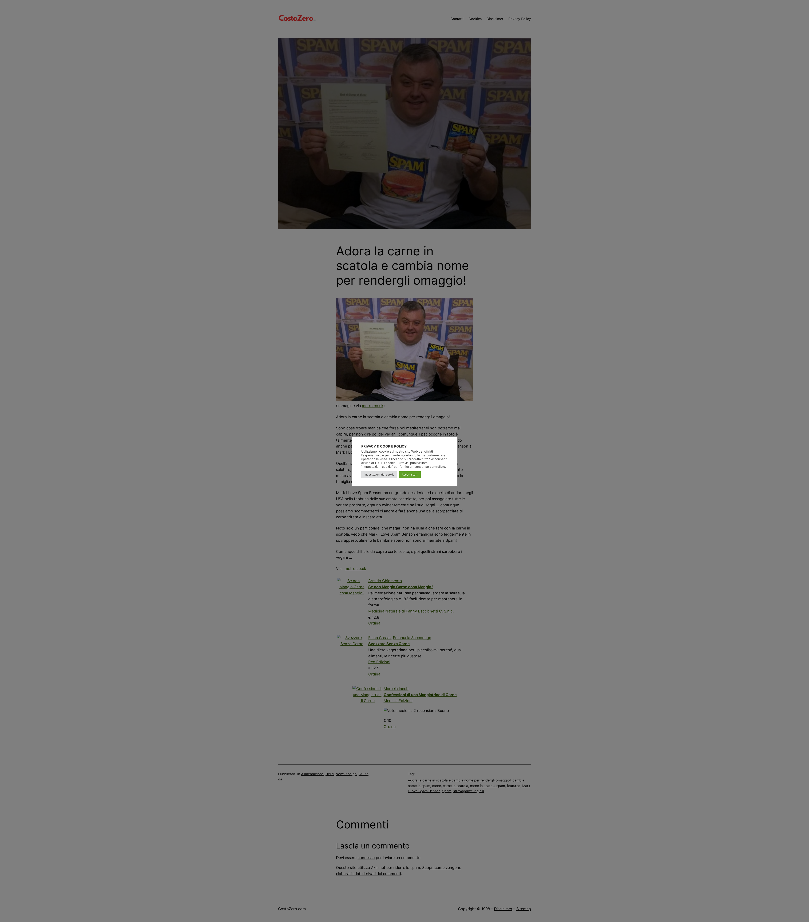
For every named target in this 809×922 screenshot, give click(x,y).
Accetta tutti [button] (410, 474)
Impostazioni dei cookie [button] (379, 474)
